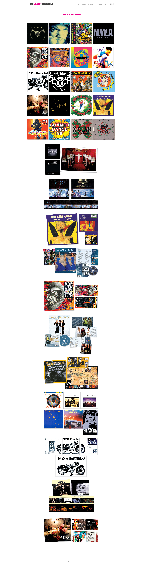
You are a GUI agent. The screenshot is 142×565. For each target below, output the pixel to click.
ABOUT (106, 4)
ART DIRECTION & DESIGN (81, 4)
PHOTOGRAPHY (100, 4)
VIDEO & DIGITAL (91, 4)
